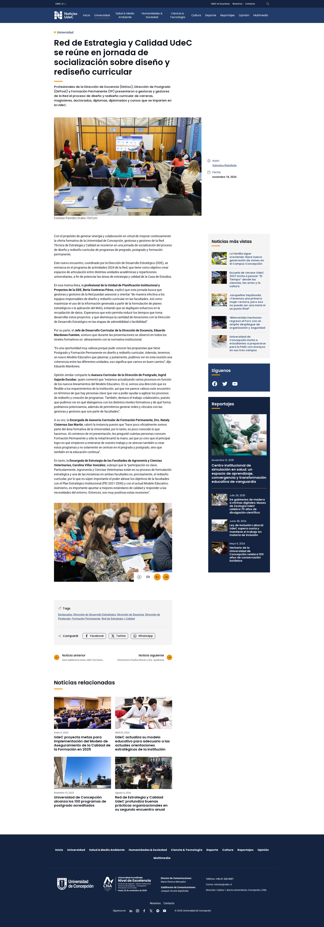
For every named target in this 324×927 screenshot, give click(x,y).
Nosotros (237, 3)
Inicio (86, 15)
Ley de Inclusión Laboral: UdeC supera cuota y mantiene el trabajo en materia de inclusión (247, 530)
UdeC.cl (59, 3)
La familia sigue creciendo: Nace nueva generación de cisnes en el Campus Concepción (247, 259)
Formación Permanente (86, 618)
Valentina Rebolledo (224, 165)
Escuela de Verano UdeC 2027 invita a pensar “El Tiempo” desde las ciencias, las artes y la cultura (247, 279)
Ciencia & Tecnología (177, 15)
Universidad (102, 15)
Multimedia (260, 15)
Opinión (244, 15)
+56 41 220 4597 (225, 879)
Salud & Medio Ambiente (125, 15)
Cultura (196, 15)
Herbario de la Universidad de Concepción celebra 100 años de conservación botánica (247, 554)
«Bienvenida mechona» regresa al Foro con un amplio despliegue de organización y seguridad (247, 323)
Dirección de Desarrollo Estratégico (94, 614)
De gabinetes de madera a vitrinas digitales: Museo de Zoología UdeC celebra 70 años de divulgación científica (248, 506)
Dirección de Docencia (130, 614)
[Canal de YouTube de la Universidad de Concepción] (164, 910)
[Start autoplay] (139, 577)
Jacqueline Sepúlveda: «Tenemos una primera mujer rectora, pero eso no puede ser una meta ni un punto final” (247, 302)
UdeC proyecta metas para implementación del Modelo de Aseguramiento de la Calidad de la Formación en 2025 (82, 743)
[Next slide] (166, 577)
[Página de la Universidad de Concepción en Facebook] (144, 910)
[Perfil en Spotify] (157, 910)
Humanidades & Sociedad (152, 15)
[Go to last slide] (157, 577)
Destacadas (65, 614)
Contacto (250, 3)
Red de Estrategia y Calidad (118, 618)
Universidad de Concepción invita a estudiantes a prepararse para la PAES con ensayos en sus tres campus (248, 343)
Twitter (121, 636)
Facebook (97, 636)
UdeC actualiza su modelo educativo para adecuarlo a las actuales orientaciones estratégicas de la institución (142, 743)
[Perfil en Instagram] (137, 910)
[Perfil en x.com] (151, 910)
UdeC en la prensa (220, 3)
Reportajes (227, 15)
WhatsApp (145, 636)
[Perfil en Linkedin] (130, 910)
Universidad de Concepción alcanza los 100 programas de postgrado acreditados (80, 801)
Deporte (210, 15)
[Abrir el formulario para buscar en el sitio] (268, 4)
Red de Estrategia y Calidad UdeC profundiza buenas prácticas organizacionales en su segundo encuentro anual (141, 803)
